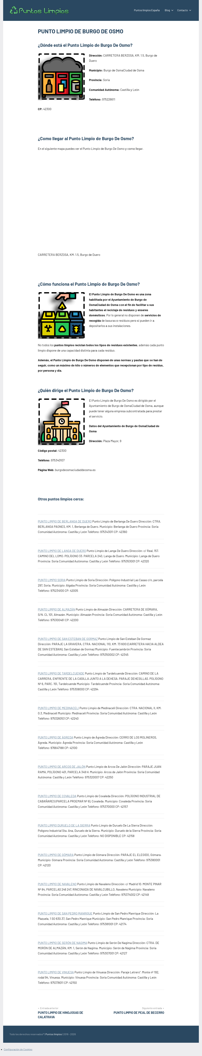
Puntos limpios (53, 1034)
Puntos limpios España (147, 10)
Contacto (182, 10)
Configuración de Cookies (18, 1049)
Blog (167, 10)
